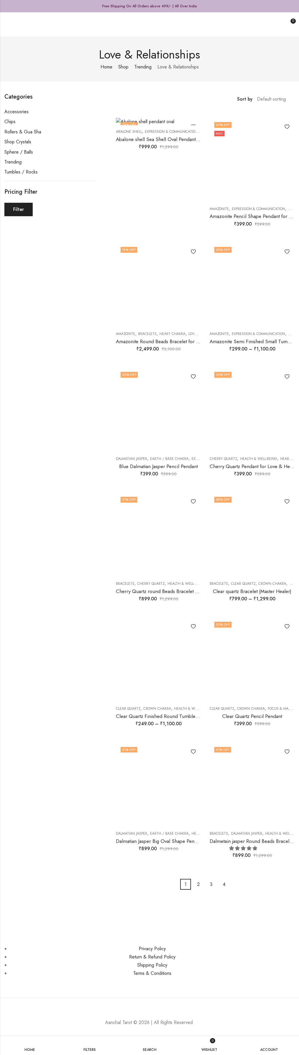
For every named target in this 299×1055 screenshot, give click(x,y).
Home (106, 66)
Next (234, 884)
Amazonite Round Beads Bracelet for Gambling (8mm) (174, 341)
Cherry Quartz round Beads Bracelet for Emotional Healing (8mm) (186, 591)
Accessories (16, 111)
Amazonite (219, 209)
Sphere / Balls (18, 152)
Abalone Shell (129, 131)
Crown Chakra (272, 583)
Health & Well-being (258, 458)
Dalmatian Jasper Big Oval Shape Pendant (160, 841)
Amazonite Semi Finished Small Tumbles (253, 341)
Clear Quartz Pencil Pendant (252, 716)
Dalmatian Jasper (131, 458)
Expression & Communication (171, 131)
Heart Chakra (172, 333)
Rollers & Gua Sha (22, 131)
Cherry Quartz (223, 458)
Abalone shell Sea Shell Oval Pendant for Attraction (170, 139)
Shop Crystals (17, 141)
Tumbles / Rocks (21, 172)
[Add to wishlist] (285, 126)
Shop (123, 66)
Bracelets (147, 333)
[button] (244, 848)
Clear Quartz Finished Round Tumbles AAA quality (170, 716)
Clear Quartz (243, 583)
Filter (18, 209)
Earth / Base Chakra (169, 458)
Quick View (285, 137)
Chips (9, 121)
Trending (143, 66)
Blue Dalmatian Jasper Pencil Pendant (158, 466)
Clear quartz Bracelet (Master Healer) (252, 591)
